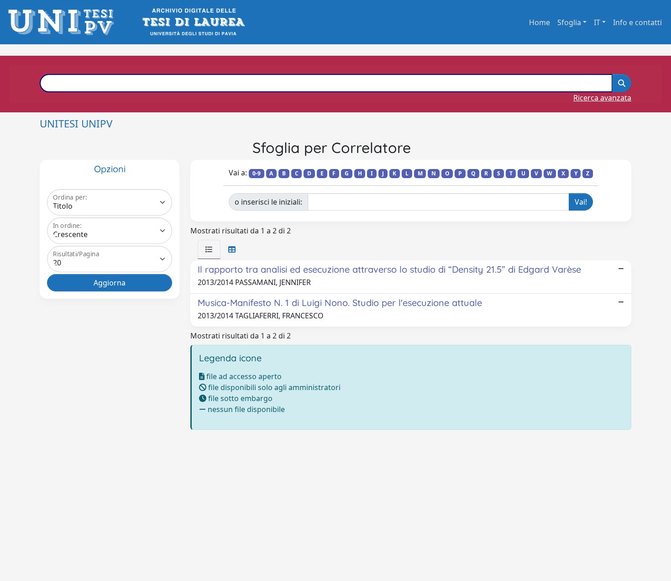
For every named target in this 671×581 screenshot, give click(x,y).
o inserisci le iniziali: (268, 202)
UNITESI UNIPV (76, 123)
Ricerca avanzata (602, 98)
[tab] (209, 249)
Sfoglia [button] (569, 22)
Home (539, 22)
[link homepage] (63, 22)
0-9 (256, 173)
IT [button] (597, 22)
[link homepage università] (193, 22)
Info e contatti (637, 22)
